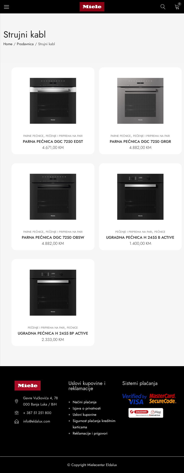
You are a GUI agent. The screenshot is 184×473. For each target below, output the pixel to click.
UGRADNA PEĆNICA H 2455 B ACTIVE (140, 237)
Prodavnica (25, 43)
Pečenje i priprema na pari (64, 136)
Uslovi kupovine (84, 414)
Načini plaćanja (84, 402)
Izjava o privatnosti (87, 408)
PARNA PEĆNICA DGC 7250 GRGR (140, 141)
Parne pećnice (33, 136)
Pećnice (159, 232)
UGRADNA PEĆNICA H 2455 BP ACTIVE (53, 333)
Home (7, 43)
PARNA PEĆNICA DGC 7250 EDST (53, 141)
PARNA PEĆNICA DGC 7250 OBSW (53, 237)
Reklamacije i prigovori (90, 433)
